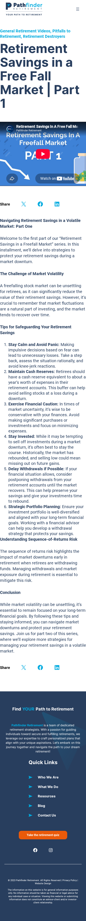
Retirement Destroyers (44, 36)
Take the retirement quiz (43, 835)
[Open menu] (77, 9)
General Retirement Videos (25, 30)
